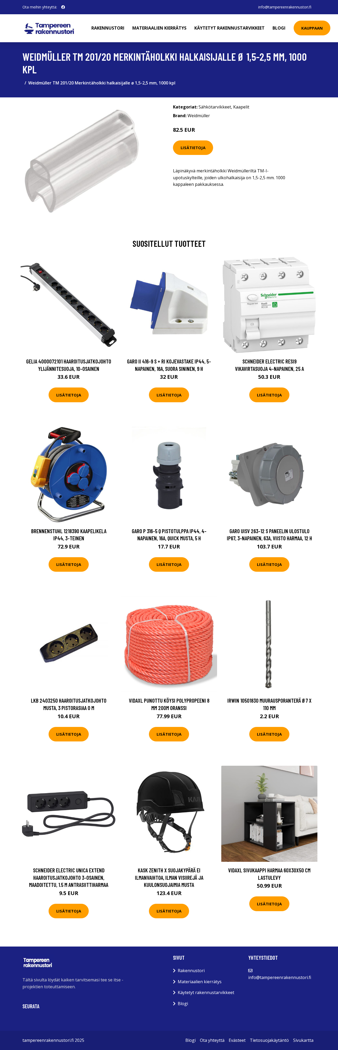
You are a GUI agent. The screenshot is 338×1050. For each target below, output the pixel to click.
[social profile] (63, 7)
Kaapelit (241, 107)
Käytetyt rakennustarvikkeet (229, 28)
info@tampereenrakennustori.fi (284, 7)
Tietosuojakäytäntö (269, 1040)
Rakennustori (107, 28)
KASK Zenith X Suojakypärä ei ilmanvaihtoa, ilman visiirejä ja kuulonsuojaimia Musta (169, 877)
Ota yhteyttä (212, 1040)
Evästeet (237, 1040)
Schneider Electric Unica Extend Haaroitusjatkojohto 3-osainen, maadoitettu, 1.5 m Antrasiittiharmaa (68, 877)
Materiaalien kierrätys (159, 28)
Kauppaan (312, 28)
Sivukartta (303, 1040)
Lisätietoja (193, 147)
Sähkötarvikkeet (215, 107)
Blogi (279, 28)
